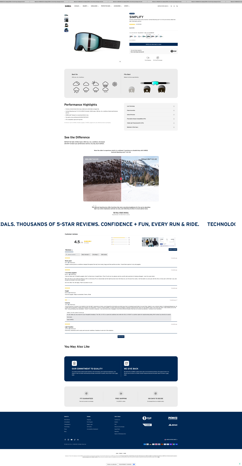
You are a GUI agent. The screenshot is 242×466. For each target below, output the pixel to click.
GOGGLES (76, 6)
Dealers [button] (116, 422)
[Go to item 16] (66, 25)
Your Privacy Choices (125, 464)
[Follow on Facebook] (65, 439)
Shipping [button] (89, 419)
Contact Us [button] (117, 419)
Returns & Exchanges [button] (119, 426)
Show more (121, 336)
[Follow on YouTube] (71, 439)
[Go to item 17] (66, 30)
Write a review (172, 249)
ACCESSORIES (117, 6)
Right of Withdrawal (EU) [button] (120, 433)
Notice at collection (112, 464)
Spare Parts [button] (117, 429)
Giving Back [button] (67, 422)
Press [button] (65, 429)
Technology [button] (67, 426)
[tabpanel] (121, 296)
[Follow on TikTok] (75, 439)
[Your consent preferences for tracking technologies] (240, 464)
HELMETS (85, 6)
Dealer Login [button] (90, 424)
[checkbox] (104, 254)
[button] (120, 237)
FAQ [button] (115, 424)
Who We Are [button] (67, 419)
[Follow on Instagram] (68, 439)
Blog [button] (65, 431)
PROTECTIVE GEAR (105, 6)
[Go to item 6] (66, 15)
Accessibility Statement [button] (92, 429)
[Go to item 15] (66, 20)
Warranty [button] (117, 431)
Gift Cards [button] (89, 426)
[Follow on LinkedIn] (78, 439)
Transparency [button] (67, 424)
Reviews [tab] (69, 250)
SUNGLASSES (94, 6)
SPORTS (126, 6)
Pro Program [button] (90, 422)
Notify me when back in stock (153, 44)
